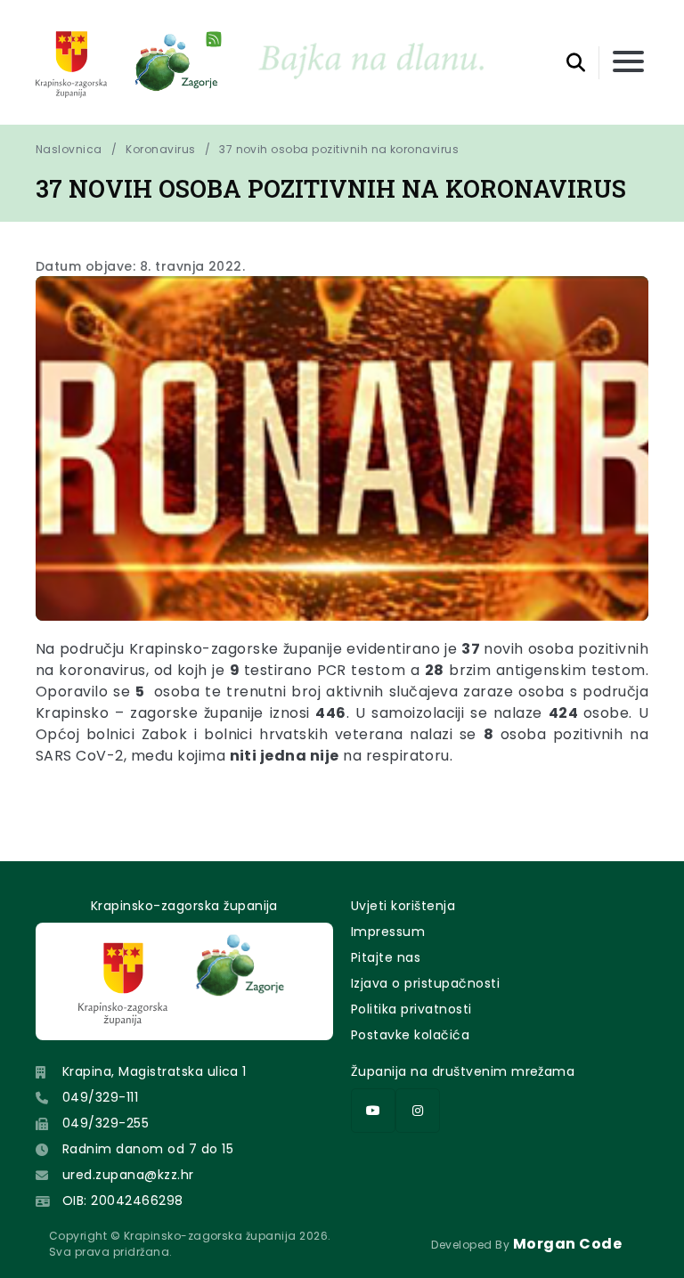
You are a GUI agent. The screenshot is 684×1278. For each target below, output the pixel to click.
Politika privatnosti (411, 1009)
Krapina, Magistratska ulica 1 (154, 1071)
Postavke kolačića (410, 1035)
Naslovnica (69, 149)
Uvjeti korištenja (403, 906)
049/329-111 (100, 1097)
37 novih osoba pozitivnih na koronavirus (339, 149)
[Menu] (628, 62)
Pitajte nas (385, 957)
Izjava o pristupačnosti (425, 983)
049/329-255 (105, 1123)
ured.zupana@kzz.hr (128, 1175)
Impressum (388, 931)
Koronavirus (160, 149)
